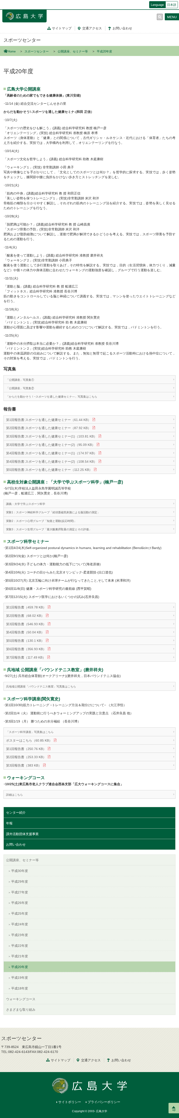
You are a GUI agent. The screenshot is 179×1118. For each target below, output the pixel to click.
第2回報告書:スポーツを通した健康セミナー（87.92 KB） (48, 428)
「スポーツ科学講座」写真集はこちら (30, 732)
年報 (9, 823)
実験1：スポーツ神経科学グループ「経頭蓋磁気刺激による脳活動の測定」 (53, 512)
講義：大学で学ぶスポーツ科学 (25, 504)
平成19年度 (19, 977)
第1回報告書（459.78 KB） (26, 607)
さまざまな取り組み (20, 1009)
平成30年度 (19, 871)
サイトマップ (62, 28)
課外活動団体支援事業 (22, 834)
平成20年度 (19, 967)
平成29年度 (19, 881)
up (174, 1109)
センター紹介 (16, 812)
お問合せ (122, 28)
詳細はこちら (14, 794)
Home (12, 51)
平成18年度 (19, 988)
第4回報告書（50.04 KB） (25, 632)
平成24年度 (19, 924)
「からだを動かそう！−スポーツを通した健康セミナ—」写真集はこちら (51, 396)
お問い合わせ (16, 844)
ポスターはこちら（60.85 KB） (29, 740)
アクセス (92, 28)
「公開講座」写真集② (20, 388)
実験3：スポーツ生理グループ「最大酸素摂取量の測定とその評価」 (49, 529)
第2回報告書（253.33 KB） (26, 757)
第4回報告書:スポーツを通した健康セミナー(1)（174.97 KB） (51, 453)
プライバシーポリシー (104, 1102)
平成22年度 (19, 946)
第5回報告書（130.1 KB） (25, 640)
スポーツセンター (22, 40)
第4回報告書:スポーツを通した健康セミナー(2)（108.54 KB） (51, 461)
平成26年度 (19, 903)
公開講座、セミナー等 (73, 51)
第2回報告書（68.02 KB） (25, 616)
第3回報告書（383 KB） (23, 765)
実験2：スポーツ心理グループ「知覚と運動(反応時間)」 (41, 521)
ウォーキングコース (20, 999)
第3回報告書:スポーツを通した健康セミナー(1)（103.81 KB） (51, 436)
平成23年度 (19, 935)
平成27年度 (19, 892)
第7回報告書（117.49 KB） (26, 657)
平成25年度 (19, 913)
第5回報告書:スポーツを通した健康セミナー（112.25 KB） (49, 470)
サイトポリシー (69, 1102)
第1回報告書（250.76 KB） (26, 749)
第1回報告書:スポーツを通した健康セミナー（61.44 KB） (48, 420)
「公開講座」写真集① (20, 380)
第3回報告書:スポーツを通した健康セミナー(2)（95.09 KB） (50, 445)
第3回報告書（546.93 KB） (26, 624)
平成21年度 (19, 956)
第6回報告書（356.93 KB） (26, 649)
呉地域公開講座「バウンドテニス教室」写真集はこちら (41, 686)
